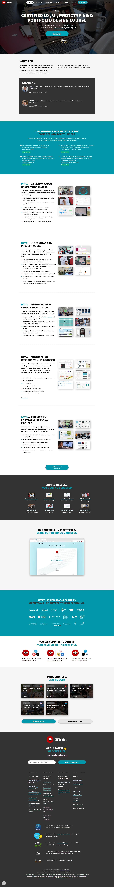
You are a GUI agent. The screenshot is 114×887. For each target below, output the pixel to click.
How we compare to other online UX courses (64, 784)
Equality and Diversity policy (68, 874)
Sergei (31, 87)
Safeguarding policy (72, 877)
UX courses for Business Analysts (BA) (48, 809)
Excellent (71, 131)
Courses (30, 2)
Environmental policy (79, 874)
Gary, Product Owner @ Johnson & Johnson (71, 149)
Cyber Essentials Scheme (64, 827)
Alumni (73, 2)
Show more (24, 398)
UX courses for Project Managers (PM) (48, 802)
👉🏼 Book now (83, 2)
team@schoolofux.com (57, 755)
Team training (49, 2)
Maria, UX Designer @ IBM (28, 149)
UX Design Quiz (77, 795)
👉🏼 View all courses (38, 721)
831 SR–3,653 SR (65, 28)
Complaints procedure (81, 876)
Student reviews (77, 780)
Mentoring (39, 2)
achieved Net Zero (63, 843)
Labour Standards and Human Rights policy (43, 876)
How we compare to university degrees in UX (64, 792)
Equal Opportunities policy (55, 874)
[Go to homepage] (7, 2)
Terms (46, 874)
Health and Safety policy (61, 877)
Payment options (78, 784)
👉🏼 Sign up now (57, 467)
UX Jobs (58, 2)
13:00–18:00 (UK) (56, 25)
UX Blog (75, 787)
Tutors (67, 2)
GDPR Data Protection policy (38, 874)
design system (48, 317)
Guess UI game (77, 791)
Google (70, 860)
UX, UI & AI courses (34, 776)
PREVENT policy (51, 877)
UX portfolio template (44, 439)
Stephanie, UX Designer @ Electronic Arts (70, 162)
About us (75, 776)
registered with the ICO (63, 851)
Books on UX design (78, 804)
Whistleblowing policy (42, 877)
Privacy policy (28, 874)
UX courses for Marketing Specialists (47, 817)
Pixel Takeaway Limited (64, 869)
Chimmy (32, 101)
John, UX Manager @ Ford (28, 162)
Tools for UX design (78, 808)
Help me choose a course (75, 721)
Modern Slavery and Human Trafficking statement (65, 876)
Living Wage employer (64, 834)
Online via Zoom (69, 25)
